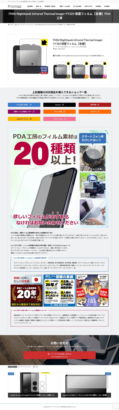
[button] (24, 105)
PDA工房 (63, 46)
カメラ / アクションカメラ (24, 367)
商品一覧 (35, 367)
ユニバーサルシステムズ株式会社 (76, 46)
